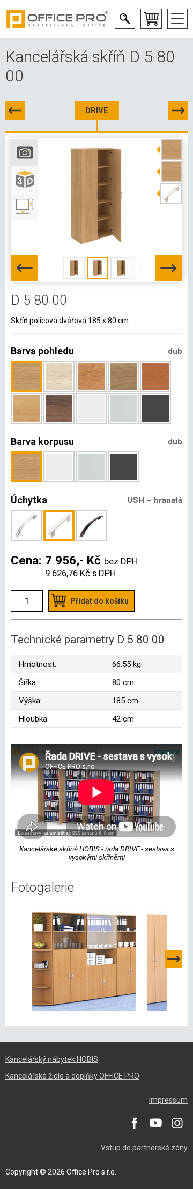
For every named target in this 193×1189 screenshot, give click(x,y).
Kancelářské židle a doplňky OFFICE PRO (72, 1076)
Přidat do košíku (99, 601)
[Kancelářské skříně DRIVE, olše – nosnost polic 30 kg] (84, 958)
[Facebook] (134, 1123)
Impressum (168, 1100)
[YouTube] (155, 1123)
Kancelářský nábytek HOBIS (51, 1059)
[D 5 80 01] (178, 110)
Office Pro (57, 18)
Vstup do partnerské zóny (144, 1147)
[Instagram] (177, 1123)
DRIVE (96, 110)
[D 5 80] (15, 110)
